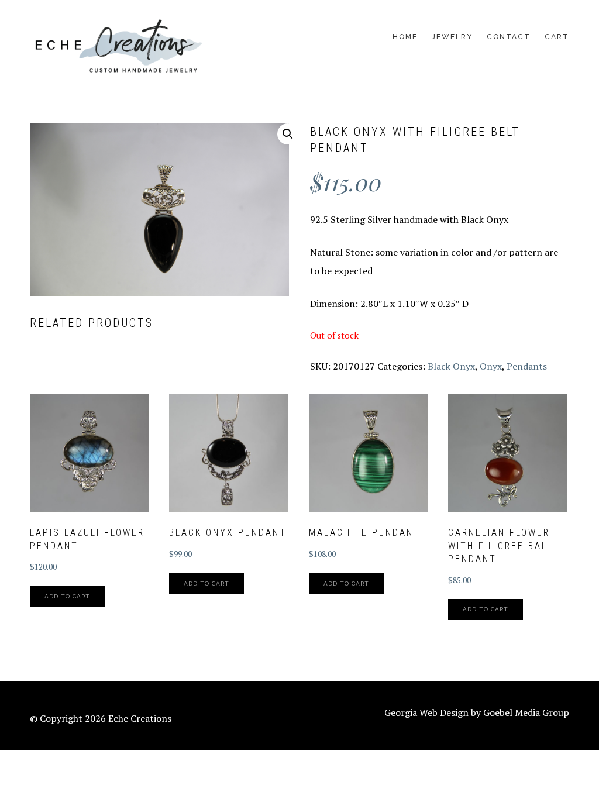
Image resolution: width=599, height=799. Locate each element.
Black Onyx (451, 366)
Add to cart (67, 596)
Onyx (491, 366)
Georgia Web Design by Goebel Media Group (476, 712)
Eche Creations (117, 47)
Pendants (527, 366)
